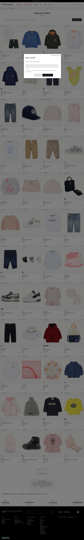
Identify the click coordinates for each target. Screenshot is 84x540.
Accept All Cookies (48, 75)
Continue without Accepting (55, 55)
